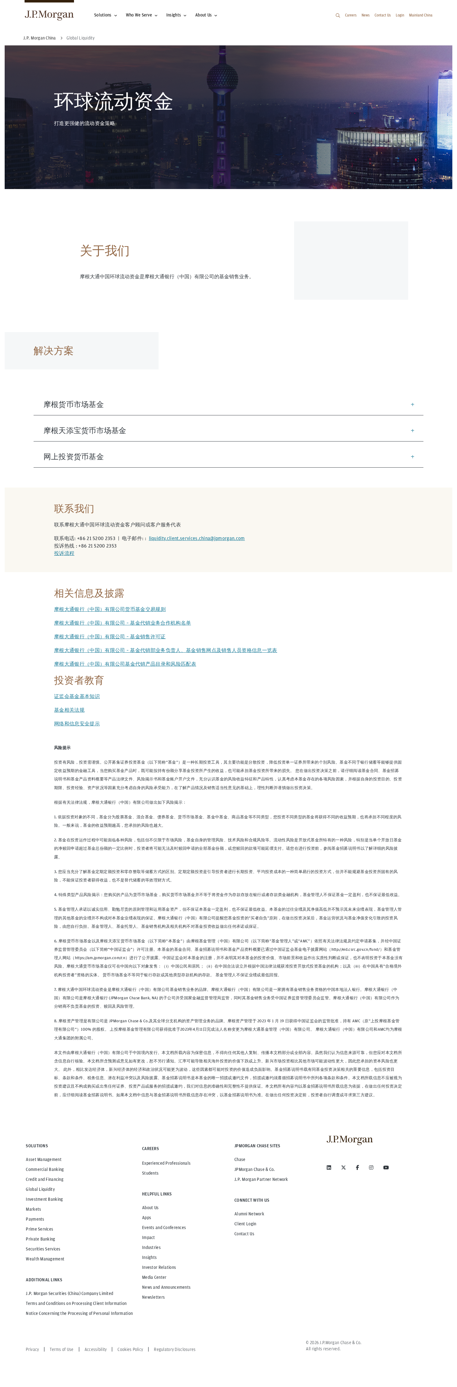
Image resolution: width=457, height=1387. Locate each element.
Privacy (32, 1349)
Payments (35, 1219)
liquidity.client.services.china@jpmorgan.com (197, 538)
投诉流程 (64, 553)
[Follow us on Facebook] (357, 1167)
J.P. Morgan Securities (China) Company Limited (69, 1293)
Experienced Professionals (166, 1163)
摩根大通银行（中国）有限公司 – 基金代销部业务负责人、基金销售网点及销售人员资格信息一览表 (165, 650)
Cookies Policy (130, 1349)
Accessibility (96, 1349)
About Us (203, 14)
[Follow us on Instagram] (371, 1167)
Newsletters (153, 1297)
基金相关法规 (69, 710)
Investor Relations (159, 1267)
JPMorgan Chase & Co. (254, 1169)
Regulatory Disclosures (175, 1349)
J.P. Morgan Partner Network (261, 1179)
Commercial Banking (45, 1169)
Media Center (154, 1277)
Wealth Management (45, 1258)
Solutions (103, 14)
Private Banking (40, 1239)
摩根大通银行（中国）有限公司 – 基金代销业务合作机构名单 (122, 623)
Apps (146, 1217)
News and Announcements (166, 1287)
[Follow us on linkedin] (329, 1167)
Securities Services (43, 1248)
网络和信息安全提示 (77, 724)
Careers (351, 15)
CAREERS (150, 1148)
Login (400, 15)
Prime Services (39, 1229)
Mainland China (420, 15)
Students (150, 1173)
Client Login (245, 1223)
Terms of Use (61, 1349)
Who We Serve (139, 14)
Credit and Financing (44, 1179)
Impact (148, 1237)
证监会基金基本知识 (77, 696)
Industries (151, 1247)
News (366, 15)
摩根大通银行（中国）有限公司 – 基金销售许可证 (110, 637)
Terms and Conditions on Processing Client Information (76, 1303)
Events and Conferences (164, 1227)
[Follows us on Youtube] (386, 1167)
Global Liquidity (40, 1189)
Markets (33, 1209)
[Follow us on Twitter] (343, 1167)
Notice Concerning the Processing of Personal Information (79, 1313)
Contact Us (383, 15)
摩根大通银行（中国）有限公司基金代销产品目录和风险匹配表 (125, 664)
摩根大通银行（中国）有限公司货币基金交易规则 (110, 609)
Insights (173, 14)
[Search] (338, 15)
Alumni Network (249, 1213)
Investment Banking (44, 1199)
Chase (239, 1159)
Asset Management (43, 1159)
